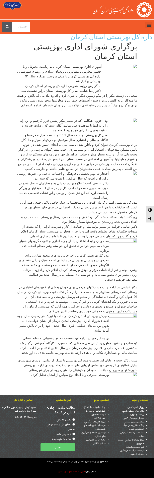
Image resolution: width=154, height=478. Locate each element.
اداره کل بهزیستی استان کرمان (112, 37)
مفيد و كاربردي (64, 420)
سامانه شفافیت (137, 454)
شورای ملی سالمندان (134, 447)
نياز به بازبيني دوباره (61, 439)
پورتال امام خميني (135, 407)
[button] (148, 25)
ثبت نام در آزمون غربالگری (132, 451)
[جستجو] (7, 27)
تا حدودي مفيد (63, 434)
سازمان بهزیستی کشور (133, 418)
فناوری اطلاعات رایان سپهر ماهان (71, 471)
